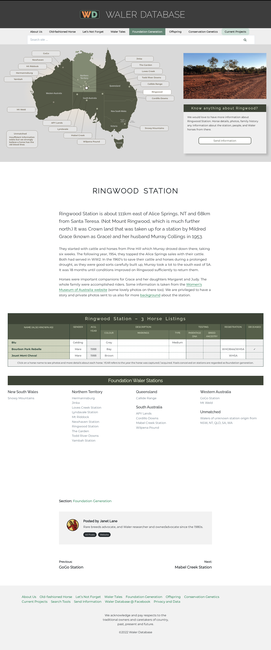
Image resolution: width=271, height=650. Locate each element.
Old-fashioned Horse (62, 31)
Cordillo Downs (147, 418)
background (150, 295)
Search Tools (60, 601)
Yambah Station (83, 440)
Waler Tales (118, 31)
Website (104, 534)
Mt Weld (206, 403)
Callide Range (146, 398)
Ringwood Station (85, 426)
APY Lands (144, 413)
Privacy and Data (167, 601)
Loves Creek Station (86, 407)
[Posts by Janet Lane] (73, 526)
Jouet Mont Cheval (24, 355)
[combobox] (141, 39)
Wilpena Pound (147, 427)
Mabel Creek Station (151, 423)
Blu (14, 342)
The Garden (80, 431)
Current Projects (235, 31)
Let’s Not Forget (93, 31)
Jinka (76, 403)
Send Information (87, 601)
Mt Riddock (80, 417)
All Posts (90, 534)
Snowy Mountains (21, 398)
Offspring (175, 31)
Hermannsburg (83, 398)
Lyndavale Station (85, 412)
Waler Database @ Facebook (127, 601)
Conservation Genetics (203, 31)
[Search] (245, 39)
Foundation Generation (147, 31)
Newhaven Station (85, 422)
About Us (36, 31)
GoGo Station (210, 398)
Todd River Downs (85, 436)
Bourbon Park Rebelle (26, 349)
